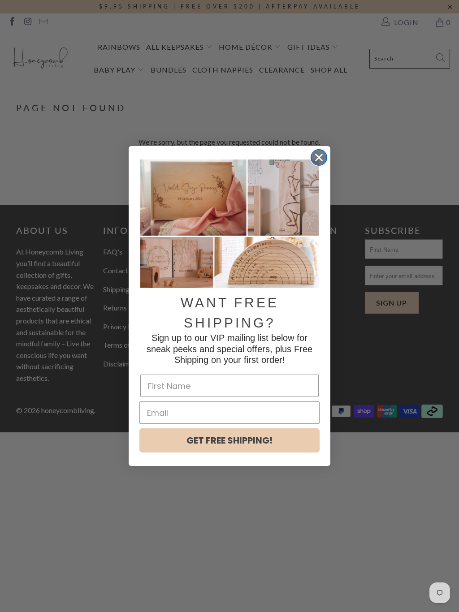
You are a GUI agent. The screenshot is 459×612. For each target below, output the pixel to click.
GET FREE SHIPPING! (229, 440)
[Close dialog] (319, 157)
